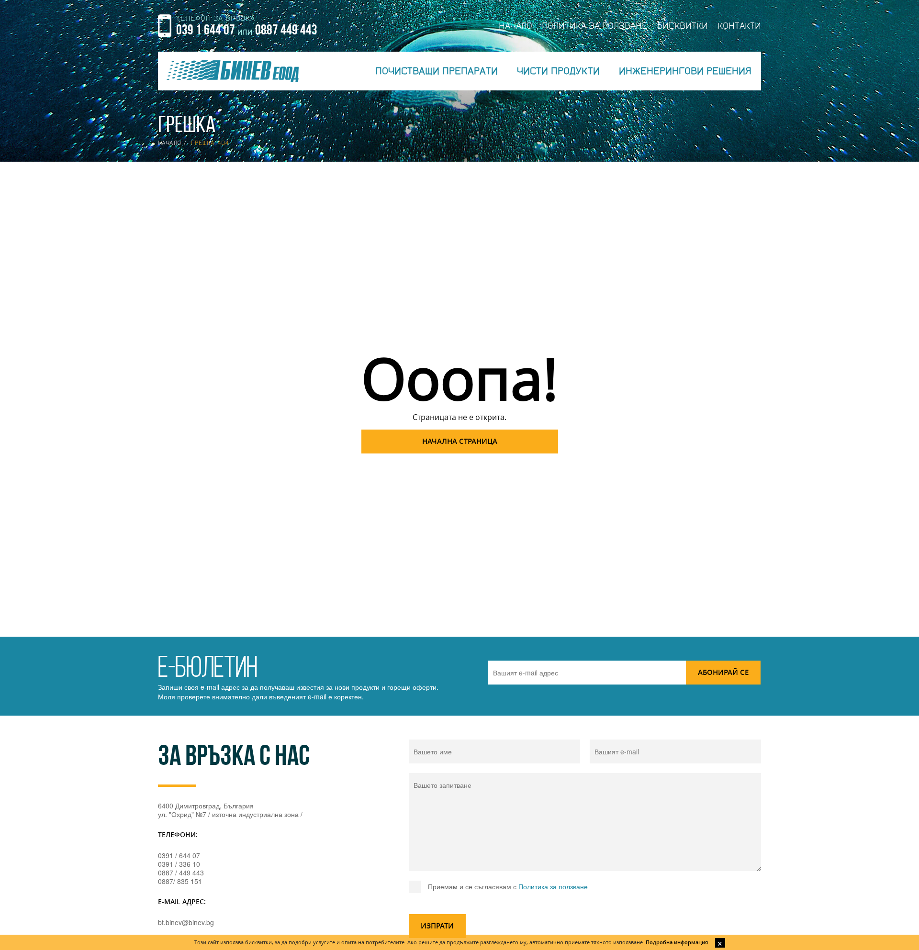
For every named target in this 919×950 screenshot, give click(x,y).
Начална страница (459, 441)
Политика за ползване (553, 886)
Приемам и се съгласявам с (508, 886)
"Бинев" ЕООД (233, 71)
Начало (169, 143)
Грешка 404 (210, 143)
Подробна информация (677, 942)
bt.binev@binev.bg (186, 922)
